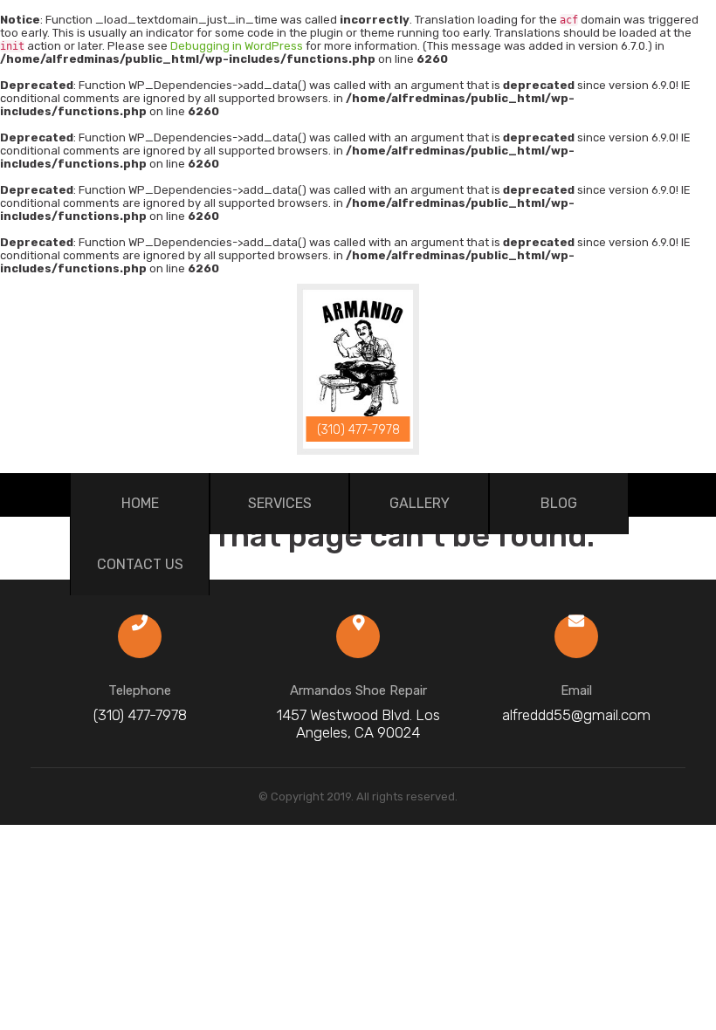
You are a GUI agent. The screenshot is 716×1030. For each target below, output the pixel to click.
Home (140, 503)
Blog (558, 503)
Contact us (140, 564)
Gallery (419, 503)
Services (280, 503)
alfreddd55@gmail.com (576, 715)
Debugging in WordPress (236, 45)
